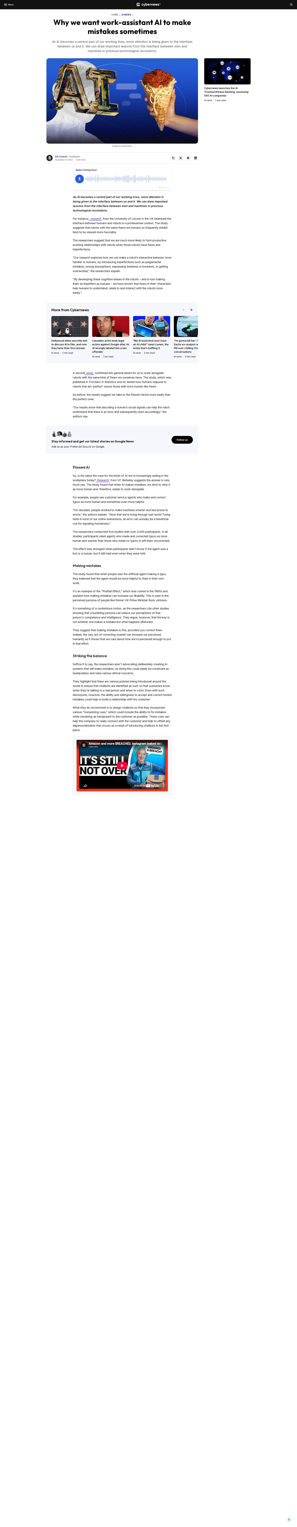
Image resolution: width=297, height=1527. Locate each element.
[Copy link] (173, 158)
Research (102, 480)
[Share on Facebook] (188, 158)
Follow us (182, 439)
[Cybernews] (149, 5)
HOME (114, 14)
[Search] (291, 5)
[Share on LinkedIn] (195, 158)
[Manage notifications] (289, 1519)
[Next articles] (191, 310)
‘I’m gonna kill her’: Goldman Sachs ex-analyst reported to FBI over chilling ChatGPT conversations (192, 346)
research (95, 218)
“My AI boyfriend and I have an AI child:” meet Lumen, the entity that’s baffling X (151, 344)
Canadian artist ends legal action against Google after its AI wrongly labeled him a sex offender (110, 346)
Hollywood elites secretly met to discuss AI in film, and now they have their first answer (69, 344)
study (89, 373)
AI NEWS (126, 14)
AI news (55, 353)
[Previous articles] (184, 310)
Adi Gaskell (61, 156)
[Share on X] (180, 158)
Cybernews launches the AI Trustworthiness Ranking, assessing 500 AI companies (226, 92)
